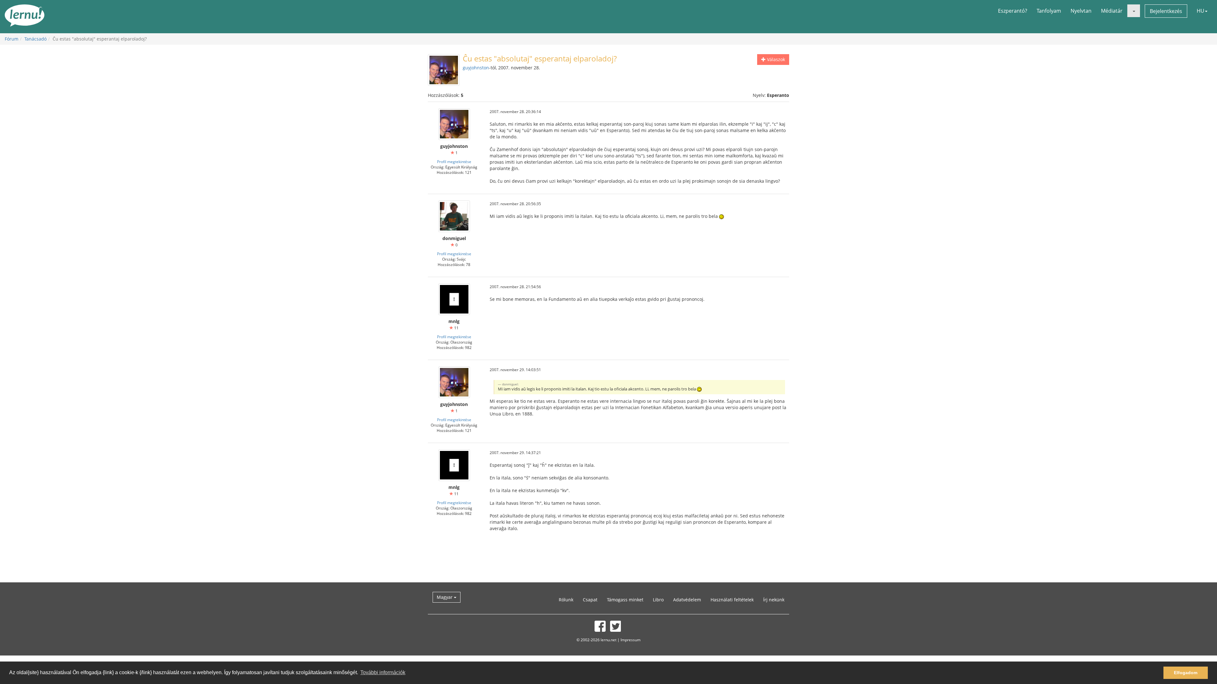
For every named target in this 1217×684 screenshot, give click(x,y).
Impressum (631, 639)
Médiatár (1112, 10)
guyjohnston (476, 68)
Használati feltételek (732, 600)
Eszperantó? (1012, 10)
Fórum (11, 39)
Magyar (445, 597)
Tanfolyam (1049, 10)
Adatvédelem (687, 600)
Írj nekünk (773, 600)
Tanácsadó (35, 39)
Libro (658, 600)
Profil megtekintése (454, 161)
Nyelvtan (1081, 10)
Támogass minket (625, 600)
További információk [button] (382, 672)
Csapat (590, 600)
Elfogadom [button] (1185, 672)
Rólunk (566, 600)
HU (1200, 10)
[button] (1133, 10)
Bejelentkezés (1166, 11)
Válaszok (775, 59)
